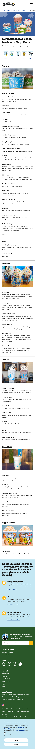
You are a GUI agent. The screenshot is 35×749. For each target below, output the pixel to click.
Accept (16, 740)
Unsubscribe (5, 655)
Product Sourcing (12, 589)
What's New (5, 673)
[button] (4, 705)
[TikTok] (14, 664)
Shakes (18, 58)
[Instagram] (9, 664)
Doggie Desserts (30, 59)
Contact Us (14, 709)
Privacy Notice (25, 711)
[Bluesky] (20, 664)
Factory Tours (6, 681)
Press (3, 684)
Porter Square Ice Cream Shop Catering (13, 697)
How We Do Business (8, 679)
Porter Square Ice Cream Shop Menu (12, 699)
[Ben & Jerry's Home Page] (8, 4)
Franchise (22, 709)
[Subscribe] (31, 643)
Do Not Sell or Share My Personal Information (15, 717)
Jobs (3, 687)
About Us (4, 676)
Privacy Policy (7, 729)
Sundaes (12, 58)
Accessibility (5, 709)
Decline (16, 744)
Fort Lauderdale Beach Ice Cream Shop (14, 10)
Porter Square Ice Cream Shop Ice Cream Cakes (15, 694)
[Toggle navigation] (31, 4)
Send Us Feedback (7, 652)
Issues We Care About (13, 620)
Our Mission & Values (13, 604)
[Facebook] (4, 664)
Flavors (5, 58)
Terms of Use (10, 711)
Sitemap (4, 714)
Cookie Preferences (20, 730)
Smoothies (24, 58)
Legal (17, 711)
